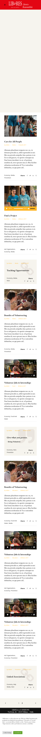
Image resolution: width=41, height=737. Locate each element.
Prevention (7, 178)
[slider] (32, 208)
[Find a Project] (20, 196)
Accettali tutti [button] (17, 732)
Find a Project (10, 215)
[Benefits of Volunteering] (20, 299)
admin (8, 145)
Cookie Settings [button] (7, 732)
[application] (20, 208)
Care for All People (13, 141)
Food (13, 386)
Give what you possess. (17, 437)
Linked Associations (16, 676)
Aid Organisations (9, 249)
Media (14, 145)
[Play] (7, 209)
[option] (20, 126)
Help (14, 684)
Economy (7, 175)
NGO (8, 281)
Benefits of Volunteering (15, 315)
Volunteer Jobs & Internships (17, 382)
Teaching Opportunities (18, 270)
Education (17, 430)
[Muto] (29, 209)
